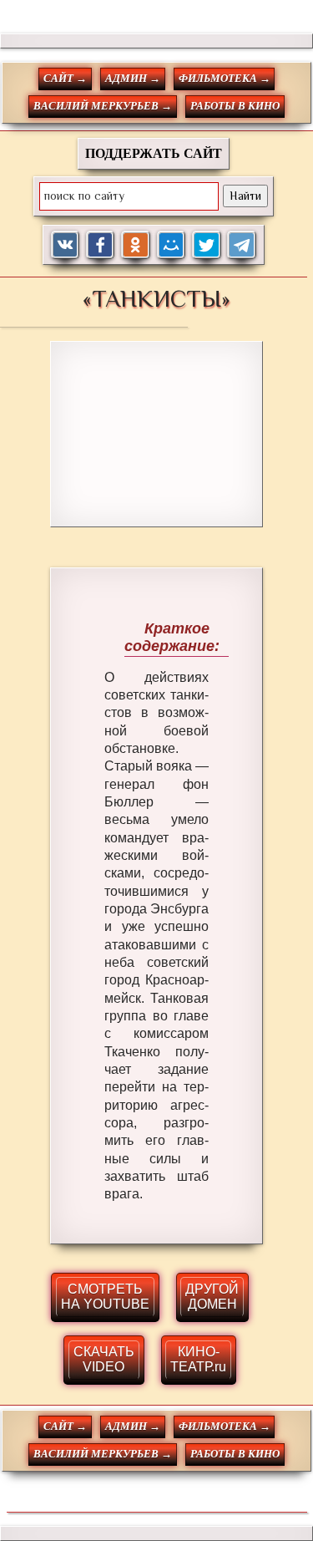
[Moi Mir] (171, 245)
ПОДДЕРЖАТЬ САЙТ (153, 153)
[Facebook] (100, 245)
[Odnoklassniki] (135, 245)
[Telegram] (241, 245)
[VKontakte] (65, 245)
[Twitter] (206, 245)
